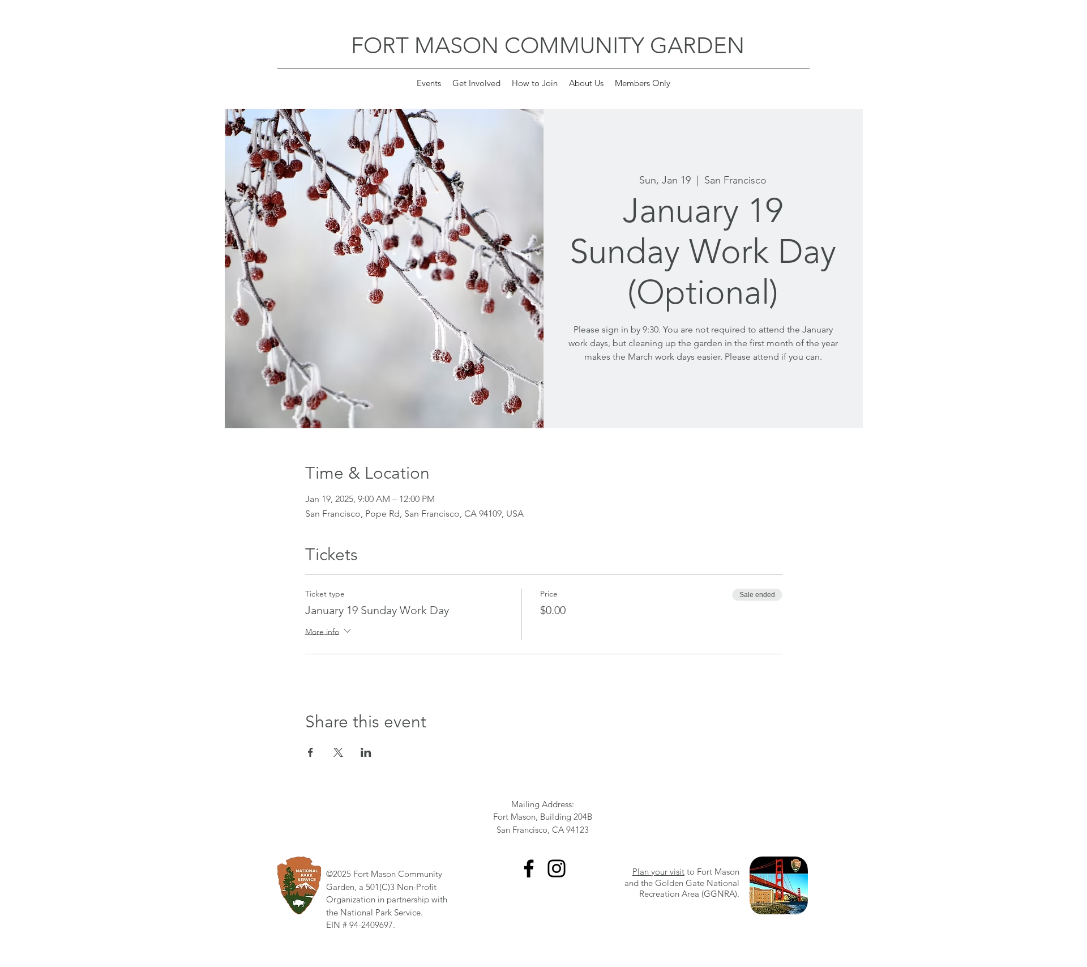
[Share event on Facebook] (310, 752)
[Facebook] (529, 868)
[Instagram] (556, 868)
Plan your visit (658, 871)
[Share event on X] (338, 752)
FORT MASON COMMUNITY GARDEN (547, 45)
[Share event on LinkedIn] (366, 752)
